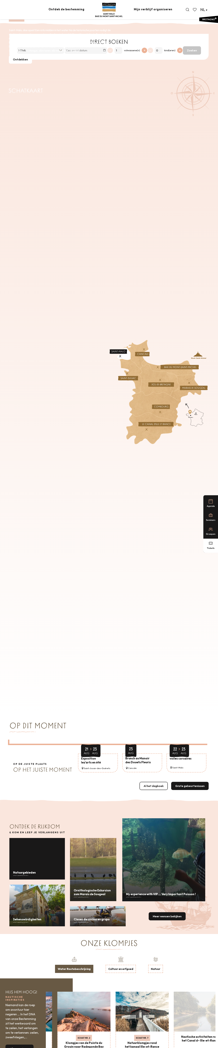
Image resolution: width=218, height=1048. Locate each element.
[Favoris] (195, 9)
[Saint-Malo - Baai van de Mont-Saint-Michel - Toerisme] (109, 10)
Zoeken (192, 50)
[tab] (74, 964)
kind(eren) (169, 50)
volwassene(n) (132, 50)
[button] (187, 10)
